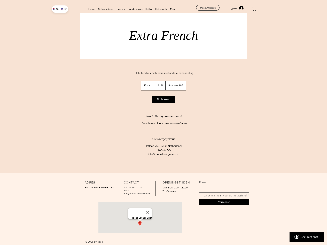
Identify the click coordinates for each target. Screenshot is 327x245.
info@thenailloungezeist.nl (137, 193)
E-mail (202, 182)
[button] (254, 9)
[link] (163, 99)
